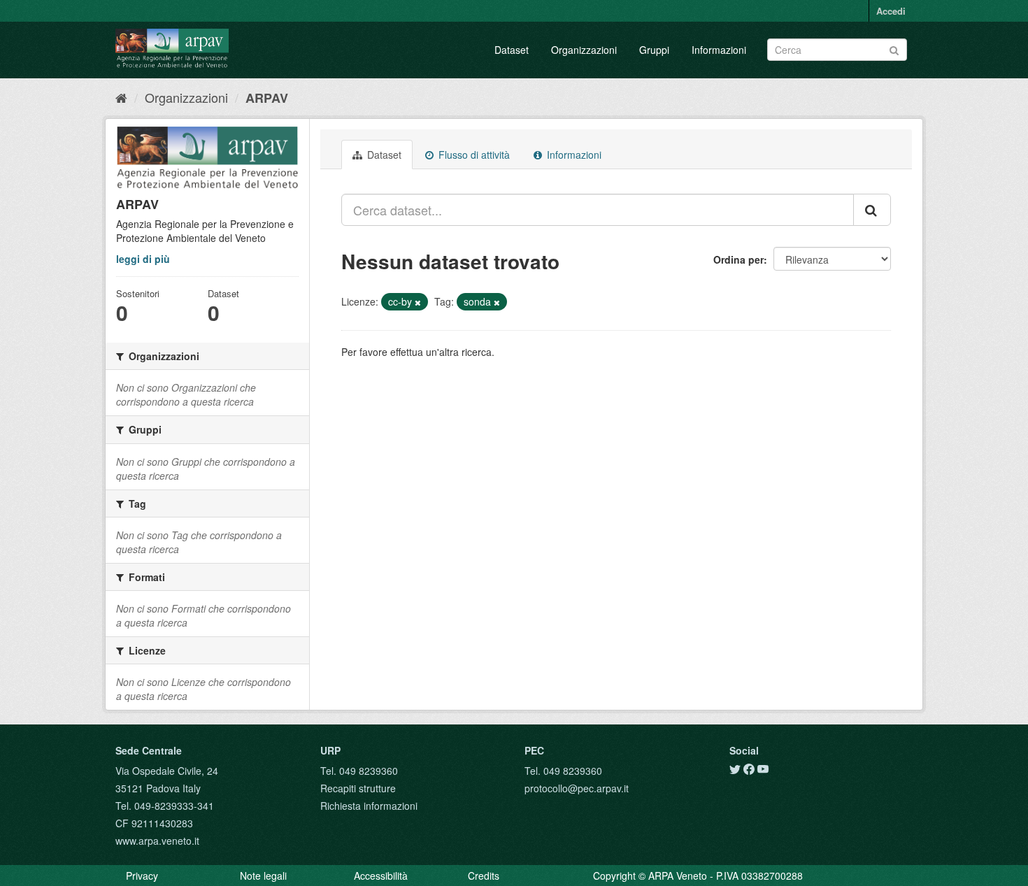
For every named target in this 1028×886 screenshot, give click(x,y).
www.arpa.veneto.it (157, 841)
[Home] (121, 97)
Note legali (263, 876)
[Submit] (894, 49)
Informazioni (719, 50)
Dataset (511, 50)
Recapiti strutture (358, 788)
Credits (483, 876)
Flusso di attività (473, 155)
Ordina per (738, 259)
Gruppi (654, 50)
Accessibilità (381, 876)
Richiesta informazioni (368, 806)
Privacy (142, 876)
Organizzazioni (584, 50)
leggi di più (143, 259)
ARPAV (266, 98)
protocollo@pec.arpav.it (576, 788)
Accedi (891, 10)
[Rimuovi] (418, 302)
